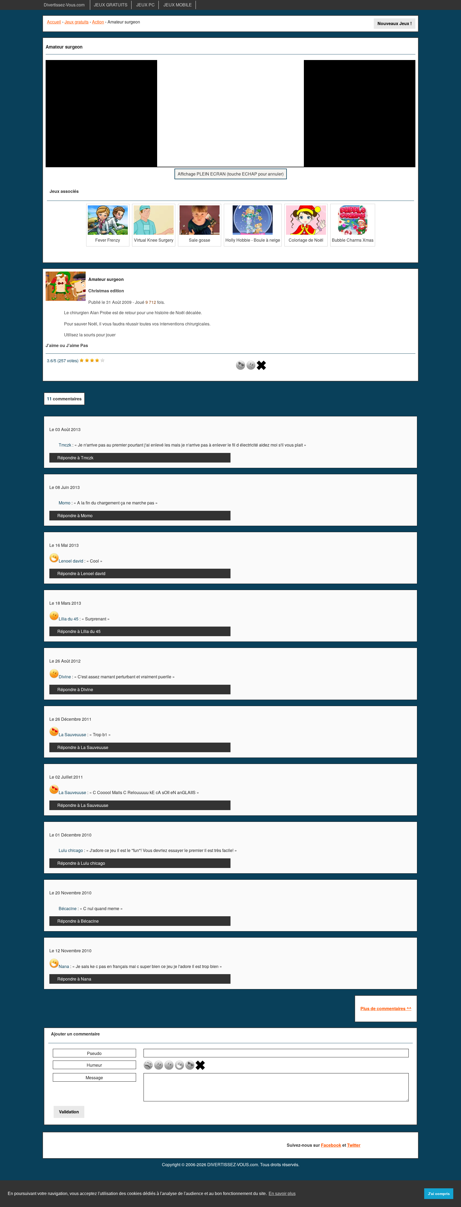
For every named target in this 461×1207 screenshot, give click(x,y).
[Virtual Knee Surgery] (154, 206)
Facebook (331, 1145)
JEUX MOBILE (178, 5)
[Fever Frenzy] (108, 206)
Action (98, 22)
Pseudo (94, 1053)
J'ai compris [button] (439, 1194)
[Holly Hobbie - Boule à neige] (252, 206)
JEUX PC (145, 5)
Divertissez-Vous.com (64, 5)
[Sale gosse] (199, 206)
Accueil (54, 22)
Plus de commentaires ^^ (385, 1008)
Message (94, 1077)
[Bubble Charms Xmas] (352, 206)
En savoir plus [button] (282, 1193)
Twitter (353, 1145)
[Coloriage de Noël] (306, 206)
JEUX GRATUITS (111, 5)
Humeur (94, 1065)
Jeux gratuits (77, 22)
